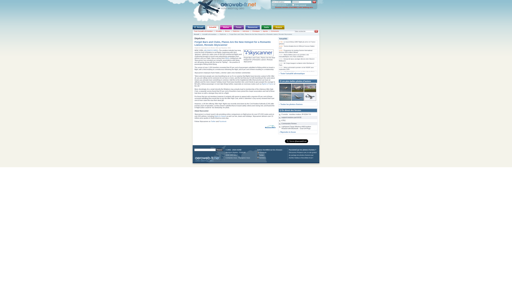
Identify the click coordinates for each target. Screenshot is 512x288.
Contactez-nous (231, 158)
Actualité (212, 27)
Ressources (252, 27)
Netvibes (262, 158)
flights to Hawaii (220, 116)
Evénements (275, 31)
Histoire (279, 27)
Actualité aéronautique (209, 34)
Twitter (213, 121)
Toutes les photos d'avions (291, 104)
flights (227, 58)
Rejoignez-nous (244, 158)
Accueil (200, 27)
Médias (226, 27)
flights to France (267, 84)
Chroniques (256, 31)
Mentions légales (232, 152)
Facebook (222, 121)
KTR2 (283, 120)
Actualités (219, 31)
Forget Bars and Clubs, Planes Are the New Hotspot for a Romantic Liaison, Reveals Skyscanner (260, 34)
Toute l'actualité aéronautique (203, 31)
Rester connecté (300, 5)
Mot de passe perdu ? (280, 5)
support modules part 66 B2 (291, 117)
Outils (266, 27)
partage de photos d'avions (301, 155)
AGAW (238, 150)
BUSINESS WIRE (211, 50)
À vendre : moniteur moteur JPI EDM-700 (296, 114)
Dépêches (236, 31)
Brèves (227, 31)
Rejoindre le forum (288, 132)
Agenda (265, 31)
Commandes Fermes (289, 124)
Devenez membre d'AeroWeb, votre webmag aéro (294, 7)
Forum (238, 27)
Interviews (246, 31)
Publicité (242, 152)
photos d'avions (309, 150)
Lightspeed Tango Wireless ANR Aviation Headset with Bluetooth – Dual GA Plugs (296, 128)
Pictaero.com (302, 152)
